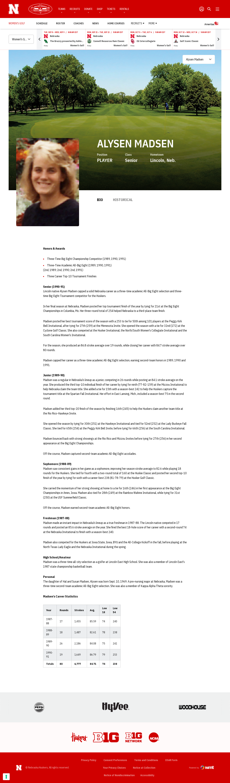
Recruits (75, 9)
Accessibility (147, 775)
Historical (123, 199)
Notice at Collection (144, 767)
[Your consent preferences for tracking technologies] (6, 776)
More (152, 23)
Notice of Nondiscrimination (119, 775)
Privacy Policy (88, 760)
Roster (60, 23)
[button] (39, 39)
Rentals (124, 9)
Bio (100, 199)
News (95, 23)
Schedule (41, 23)
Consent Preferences (115, 760)
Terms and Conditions (146, 760)
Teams (61, 9)
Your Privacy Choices (114, 767)
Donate (88, 9)
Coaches (78, 23)
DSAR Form (171, 760)
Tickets (111, 9)
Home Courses (116, 23)
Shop (100, 9)
